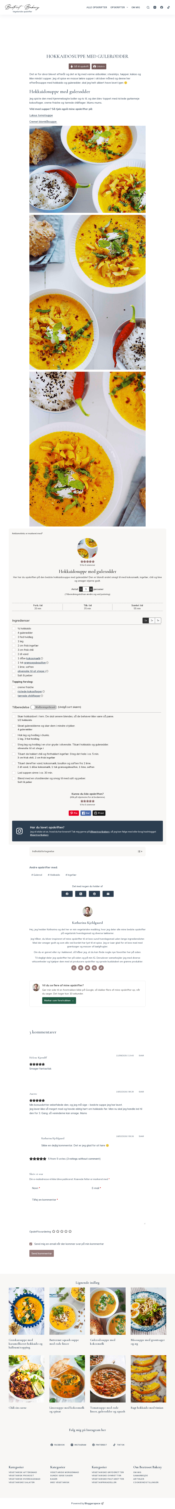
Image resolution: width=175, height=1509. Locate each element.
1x (145, 620)
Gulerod (36, 874)
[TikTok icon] (101, 967)
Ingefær (71, 874)
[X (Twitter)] (80, 894)
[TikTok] (168, 7)
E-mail (96, 1188)
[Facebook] (161, 7)
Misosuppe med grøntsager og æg (148, 1342)
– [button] (81, 589)
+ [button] (91, 589)
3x (158, 620)
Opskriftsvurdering (40, 1231)
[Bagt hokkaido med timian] (148, 1379)
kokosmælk (33, 658)
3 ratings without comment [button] (83, 1158)
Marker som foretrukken (59, 1000)
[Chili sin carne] (26, 1379)
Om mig (135, 7)
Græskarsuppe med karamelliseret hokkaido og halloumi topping (25, 1343)
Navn (36, 1188)
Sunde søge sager (61, 1505)
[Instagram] (154, 7)
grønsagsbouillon (35, 662)
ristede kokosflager (30, 691)
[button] (81, 561)
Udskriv (100, 66)
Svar (141, 1055)
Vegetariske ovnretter (106, 1505)
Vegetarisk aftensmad (23, 1501)
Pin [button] (75, 813)
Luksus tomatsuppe (41, 115)
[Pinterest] (94, 894)
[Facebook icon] (73, 967)
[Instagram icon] (87, 967)
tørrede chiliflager (29, 695)
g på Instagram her (93, 1430)
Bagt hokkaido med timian (147, 1408)
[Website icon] (80, 967)
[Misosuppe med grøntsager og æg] (148, 1311)
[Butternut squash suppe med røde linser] (67, 1311)
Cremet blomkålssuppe (43, 121)
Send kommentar (41, 1253)
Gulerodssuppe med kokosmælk (102, 1342)
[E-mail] (108, 894)
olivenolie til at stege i (32, 671)
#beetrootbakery (39, 835)
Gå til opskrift (81, 66)
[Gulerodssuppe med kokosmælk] (108, 1311)
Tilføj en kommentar (45, 1199)
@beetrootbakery (100, 831)
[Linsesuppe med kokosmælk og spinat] (67, 1379)
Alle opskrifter (96, 7)
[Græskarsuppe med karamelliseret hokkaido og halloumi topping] (26, 1311)
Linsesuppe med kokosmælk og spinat (66, 1409)
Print (100, 813)
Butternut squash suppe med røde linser (64, 1342)
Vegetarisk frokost (21, 1505)
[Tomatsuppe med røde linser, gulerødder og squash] (108, 1379)
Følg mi (74, 1430)
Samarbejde (140, 1505)
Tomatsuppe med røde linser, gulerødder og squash (107, 1409)
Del (87, 813)
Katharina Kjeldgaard (52, 1138)
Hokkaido (54, 874)
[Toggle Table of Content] (138, 851)
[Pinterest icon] (94, 967)
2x (152, 620)
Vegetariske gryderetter (108, 1501)
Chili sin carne (17, 1408)
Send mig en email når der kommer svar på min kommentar (69, 1243)
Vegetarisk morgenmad (64, 1501)
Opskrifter (117, 7)
